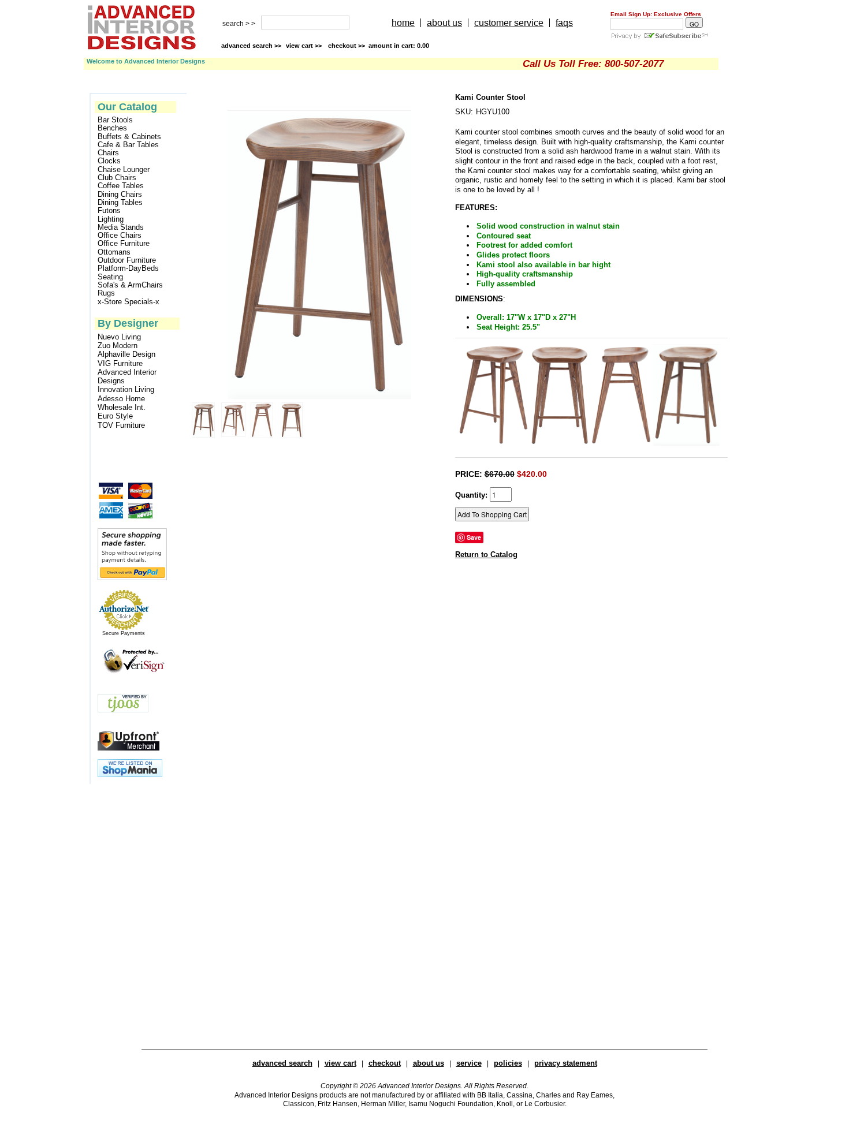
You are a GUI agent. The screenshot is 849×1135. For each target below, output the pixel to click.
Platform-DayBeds (128, 268)
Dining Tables (120, 203)
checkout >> (378, 45)
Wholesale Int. (122, 407)
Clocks (109, 161)
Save (474, 537)
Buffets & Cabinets (129, 137)
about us (444, 22)
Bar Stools (115, 120)
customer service (508, 22)
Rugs (106, 293)
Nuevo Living (119, 337)
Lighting (111, 219)
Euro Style (115, 416)
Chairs (108, 153)
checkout (384, 1063)
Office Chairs (120, 236)
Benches (112, 128)
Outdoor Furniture (127, 260)
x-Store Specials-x (128, 302)
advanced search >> (251, 45)
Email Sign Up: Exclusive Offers (655, 14)
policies (508, 1063)
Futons (109, 211)
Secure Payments (123, 633)
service (469, 1063)
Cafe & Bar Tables (128, 145)
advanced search (282, 1063)
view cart (304, 45)
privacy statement (565, 1063)
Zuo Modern (117, 345)
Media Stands (121, 227)
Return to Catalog (486, 554)
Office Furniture (124, 244)
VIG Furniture (120, 363)
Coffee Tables (121, 186)
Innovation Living (126, 389)
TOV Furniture (121, 425)
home (403, 22)
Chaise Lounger (124, 170)
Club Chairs (117, 178)
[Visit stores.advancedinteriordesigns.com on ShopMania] (130, 774)
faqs (564, 22)
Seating (110, 277)
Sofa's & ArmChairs (130, 285)
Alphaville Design (126, 354)
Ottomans (114, 252)
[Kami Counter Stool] (493, 443)
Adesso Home (121, 398)
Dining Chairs (120, 195)
